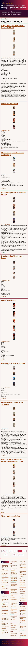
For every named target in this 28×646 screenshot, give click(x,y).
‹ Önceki (4, 551)
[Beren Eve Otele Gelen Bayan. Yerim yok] (14, 408)
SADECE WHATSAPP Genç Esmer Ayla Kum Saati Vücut (12, 460)
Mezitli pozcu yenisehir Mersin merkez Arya (12, 154)
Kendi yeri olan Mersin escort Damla (12, 257)
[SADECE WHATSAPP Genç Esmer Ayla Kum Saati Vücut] (14, 466)
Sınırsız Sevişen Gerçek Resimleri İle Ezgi (13, 193)
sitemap (18, 643)
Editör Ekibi (4, 14)
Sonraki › (20, 554)
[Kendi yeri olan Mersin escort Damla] (14, 262)
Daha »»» (3, 99)
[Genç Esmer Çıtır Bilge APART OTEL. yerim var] (14, 33)
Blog (9, 12)
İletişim (13, 12)
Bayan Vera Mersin (8, 300)
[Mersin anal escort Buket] (14, 520)
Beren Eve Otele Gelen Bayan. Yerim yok (12, 403)
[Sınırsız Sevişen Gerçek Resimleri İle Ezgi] (14, 199)
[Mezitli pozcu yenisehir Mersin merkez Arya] (14, 159)
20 (14, 554)
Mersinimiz (7, 3)
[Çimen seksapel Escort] (14, 108)
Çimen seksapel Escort (9, 104)
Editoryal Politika (12, 14)
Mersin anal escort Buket (10, 516)
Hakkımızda (18, 12)
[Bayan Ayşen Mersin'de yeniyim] (14, 367)
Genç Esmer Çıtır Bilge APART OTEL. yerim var (13, 27)
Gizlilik (19, 14)
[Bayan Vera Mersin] (14, 306)
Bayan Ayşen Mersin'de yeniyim (13, 363)
